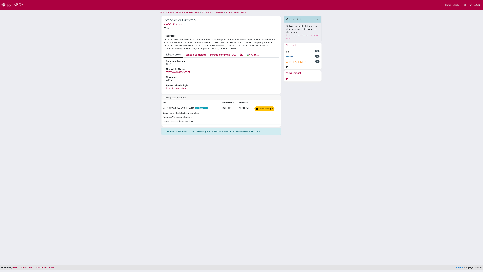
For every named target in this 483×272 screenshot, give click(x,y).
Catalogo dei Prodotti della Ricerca (182, 12)
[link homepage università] (30, 5)
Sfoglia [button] (456, 5)
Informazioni (294, 19)
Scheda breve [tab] (173, 54)
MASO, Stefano (172, 24)
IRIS (162, 12)
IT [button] (465, 5)
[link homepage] (14, 5)
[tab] (241, 54)
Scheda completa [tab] (196, 54)
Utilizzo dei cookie (45, 267)
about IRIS (26, 267)
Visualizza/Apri (265, 108)
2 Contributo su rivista (212, 12)
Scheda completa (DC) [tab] (223, 54)
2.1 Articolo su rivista (236, 12)
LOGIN (477, 5)
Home (448, 5)
